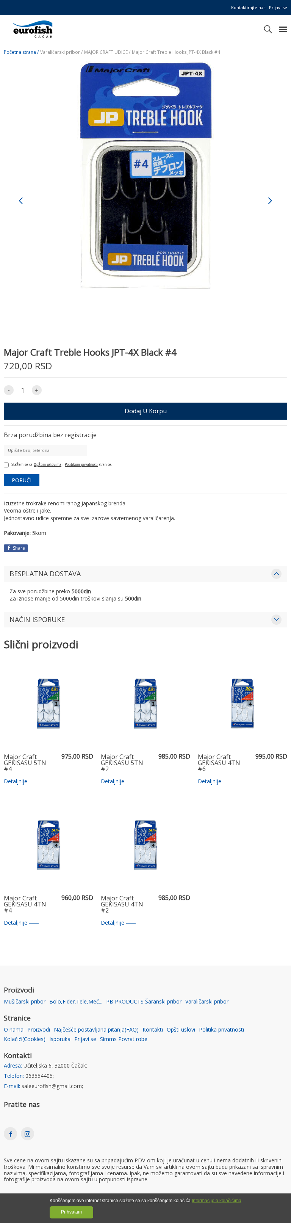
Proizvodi (38, 1030)
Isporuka (59, 1039)
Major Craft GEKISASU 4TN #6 (219, 763)
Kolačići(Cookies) (24, 1039)
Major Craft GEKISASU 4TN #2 (122, 904)
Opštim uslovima (47, 464)
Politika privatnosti (221, 1030)
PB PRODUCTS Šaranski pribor (143, 1002)
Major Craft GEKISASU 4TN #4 (25, 904)
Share (18, 548)
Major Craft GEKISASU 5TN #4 (25, 763)
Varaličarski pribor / (61, 52)
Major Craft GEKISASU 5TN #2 (122, 763)
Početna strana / (21, 52)
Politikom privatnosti (81, 464)
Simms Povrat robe (123, 1039)
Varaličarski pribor (206, 1002)
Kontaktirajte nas (248, 7)
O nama (13, 1030)
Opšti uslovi (181, 1030)
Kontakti (152, 1030)
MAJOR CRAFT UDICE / (107, 52)
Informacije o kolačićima (216, 1200)
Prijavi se (278, 7)
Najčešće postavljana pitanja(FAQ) (96, 1030)
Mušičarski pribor (24, 1002)
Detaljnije (15, 781)
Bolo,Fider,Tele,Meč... (75, 1002)
